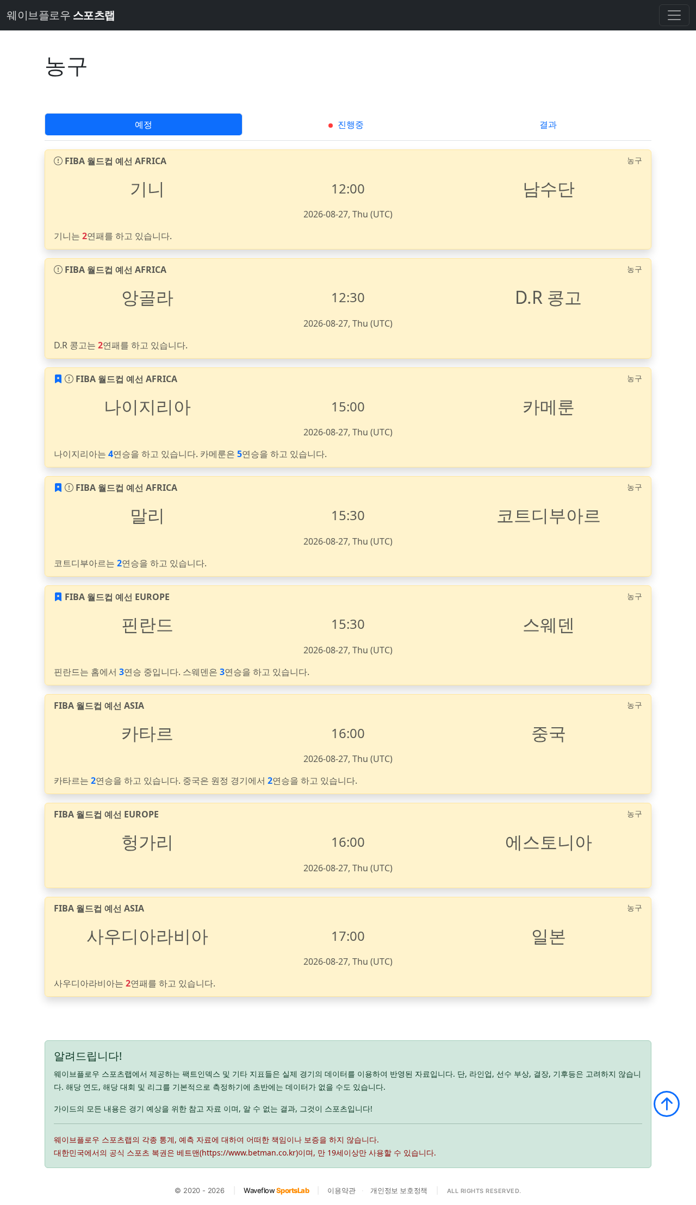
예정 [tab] (143, 124)
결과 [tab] (548, 124)
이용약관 (341, 1190)
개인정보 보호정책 (398, 1190)
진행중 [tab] (349, 124)
